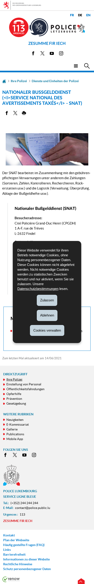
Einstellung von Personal (23, 384)
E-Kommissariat (17, 424)
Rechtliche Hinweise (17, 564)
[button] (75, 65)
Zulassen (47, 300)
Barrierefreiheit (14, 554)
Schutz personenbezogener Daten (27, 569)
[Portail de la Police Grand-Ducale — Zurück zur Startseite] (68, 28)
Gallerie (12, 429)
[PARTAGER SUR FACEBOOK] (6, 113)
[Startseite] (4, 81)
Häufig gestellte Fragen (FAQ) (23, 545)
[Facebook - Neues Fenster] (33, 54)
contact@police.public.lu (32, 508)
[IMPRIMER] (24, 113)
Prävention (14, 398)
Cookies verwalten (47, 330)
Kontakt (9, 535)
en (88, 15)
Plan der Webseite (16, 540)
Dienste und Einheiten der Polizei (55, 81)
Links (7, 550)
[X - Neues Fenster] (42, 54)
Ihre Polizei (19, 81)
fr (72, 15)
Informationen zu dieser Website (26, 559)
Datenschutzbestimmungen (37, 289)
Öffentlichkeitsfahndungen (25, 389)
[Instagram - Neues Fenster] (61, 54)
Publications (15, 434)
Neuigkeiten (15, 420)
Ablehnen (47, 315)
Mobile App (14, 439)
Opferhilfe (13, 394)
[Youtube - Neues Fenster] (52, 54)
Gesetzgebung (16, 403)
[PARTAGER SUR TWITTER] (15, 113)
